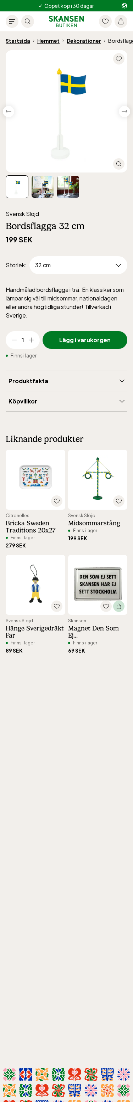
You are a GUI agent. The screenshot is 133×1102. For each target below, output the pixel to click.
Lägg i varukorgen (85, 340)
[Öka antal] (31, 340)
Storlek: (16, 265)
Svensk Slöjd (22, 213)
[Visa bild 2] (68, 186)
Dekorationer (84, 40)
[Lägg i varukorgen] (118, 606)
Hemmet (48, 40)
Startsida (18, 40)
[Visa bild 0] (17, 186)
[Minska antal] (14, 340)
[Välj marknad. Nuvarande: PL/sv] (124, 5)
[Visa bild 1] (42, 186)
